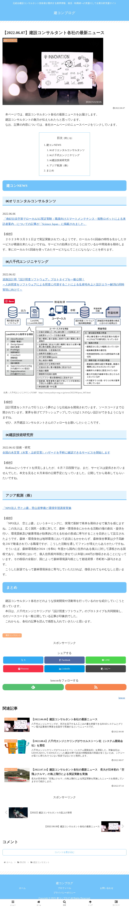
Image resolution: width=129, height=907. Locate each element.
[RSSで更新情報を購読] (95, 687)
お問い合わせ (106, 888)
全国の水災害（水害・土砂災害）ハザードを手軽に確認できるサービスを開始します (56, 452)
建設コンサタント (13, 635)
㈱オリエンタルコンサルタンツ (67, 150)
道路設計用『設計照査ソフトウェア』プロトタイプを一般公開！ (44, 279)
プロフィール (64, 888)
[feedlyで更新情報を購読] (33, 687)
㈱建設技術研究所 (59, 160)
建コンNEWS (53, 145)
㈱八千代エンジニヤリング (64, 155)
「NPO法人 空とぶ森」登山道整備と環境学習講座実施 (37, 508)
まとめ (50, 170)
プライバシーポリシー (64, 892)
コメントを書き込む (64, 852)
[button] (106, 668)
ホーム (22, 888)
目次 (60, 138)
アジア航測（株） (59, 165)
